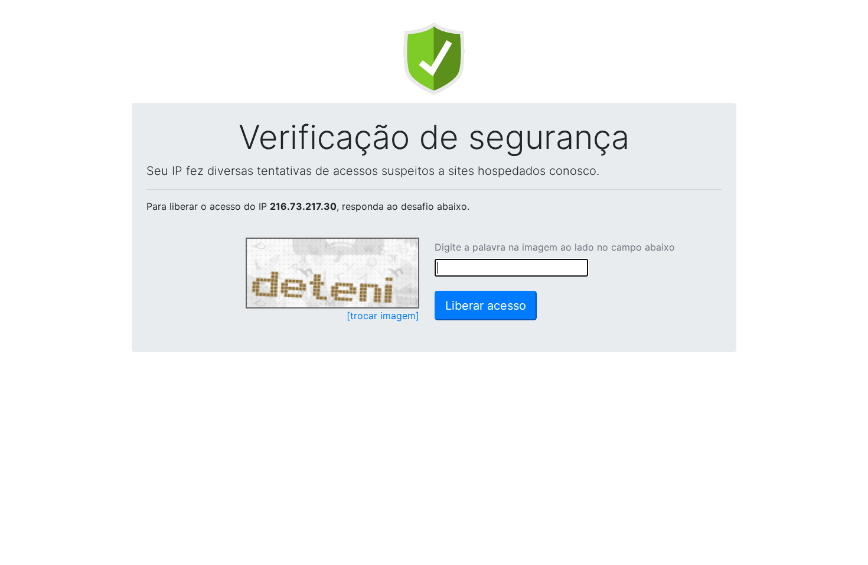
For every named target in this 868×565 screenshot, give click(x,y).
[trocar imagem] (383, 316)
